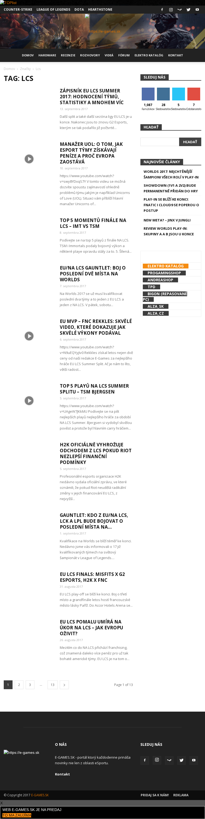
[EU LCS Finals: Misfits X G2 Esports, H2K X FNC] (29, 588)
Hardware (47, 55)
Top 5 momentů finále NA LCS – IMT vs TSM (93, 223)
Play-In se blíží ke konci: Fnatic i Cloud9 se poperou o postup (171, 205)
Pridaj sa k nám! (155, 795)
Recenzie (68, 55)
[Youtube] (197, 10)
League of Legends (53, 9)
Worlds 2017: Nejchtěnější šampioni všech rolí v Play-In (171, 174)
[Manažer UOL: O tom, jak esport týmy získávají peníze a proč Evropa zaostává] (29, 158)
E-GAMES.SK (40, 795)
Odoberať (194, 90)
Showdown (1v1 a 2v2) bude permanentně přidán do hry (171, 188)
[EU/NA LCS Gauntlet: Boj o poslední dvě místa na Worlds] (29, 282)
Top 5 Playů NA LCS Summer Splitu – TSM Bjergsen (94, 389)
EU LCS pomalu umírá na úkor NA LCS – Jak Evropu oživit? (91, 628)
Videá (109, 55)
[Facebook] (162, 10)
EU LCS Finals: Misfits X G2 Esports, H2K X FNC (92, 577)
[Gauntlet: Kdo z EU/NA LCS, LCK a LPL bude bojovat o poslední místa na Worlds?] (29, 529)
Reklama (180, 795)
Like (148, 90)
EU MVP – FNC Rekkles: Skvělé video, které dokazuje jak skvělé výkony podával (96, 327)
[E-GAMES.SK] (102, 31)
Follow (163, 90)
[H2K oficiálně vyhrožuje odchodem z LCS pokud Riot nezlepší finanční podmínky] (29, 459)
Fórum (124, 55)
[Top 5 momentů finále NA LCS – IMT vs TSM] (29, 234)
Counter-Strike (18, 9)
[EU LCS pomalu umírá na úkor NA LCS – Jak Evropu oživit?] (29, 636)
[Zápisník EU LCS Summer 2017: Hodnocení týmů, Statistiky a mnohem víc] (29, 105)
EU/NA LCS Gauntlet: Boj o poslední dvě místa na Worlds (93, 274)
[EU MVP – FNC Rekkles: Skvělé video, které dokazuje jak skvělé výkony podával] (29, 335)
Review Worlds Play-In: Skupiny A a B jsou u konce (169, 231)
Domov (28, 55)
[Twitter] (188, 10)
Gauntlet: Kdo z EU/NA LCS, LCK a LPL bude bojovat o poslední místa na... (94, 521)
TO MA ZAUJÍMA (16, 815)
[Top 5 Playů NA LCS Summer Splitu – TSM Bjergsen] (29, 400)
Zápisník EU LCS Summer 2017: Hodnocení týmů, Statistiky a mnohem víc (92, 97)
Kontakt (175, 55)
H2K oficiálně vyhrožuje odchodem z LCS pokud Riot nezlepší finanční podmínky (96, 453)
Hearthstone (100, 9)
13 (52, 684)
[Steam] (180, 10)
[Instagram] (171, 10)
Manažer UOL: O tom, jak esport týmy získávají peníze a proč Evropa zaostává (91, 153)
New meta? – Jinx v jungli (167, 220)
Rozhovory (90, 55)
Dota (79, 9)
